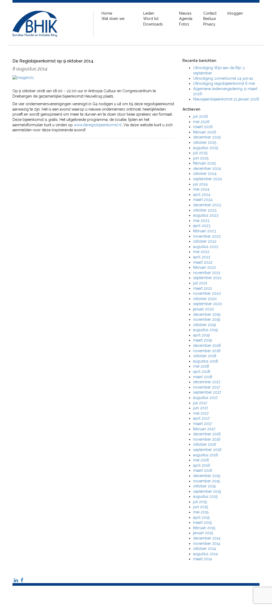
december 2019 (206, 314)
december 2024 (207, 168)
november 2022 (207, 236)
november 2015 (206, 481)
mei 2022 (201, 252)
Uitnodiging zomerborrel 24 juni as (223, 78)
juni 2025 (201, 158)
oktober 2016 (204, 444)
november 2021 (206, 273)
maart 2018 (202, 377)
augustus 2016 (205, 455)
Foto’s (184, 24)
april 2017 (201, 418)
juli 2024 (200, 184)
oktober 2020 (205, 299)
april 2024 (201, 194)
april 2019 (201, 335)
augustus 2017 (205, 397)
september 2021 (207, 278)
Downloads (153, 24)
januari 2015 (203, 533)
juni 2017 (200, 408)
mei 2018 (201, 366)
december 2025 (207, 137)
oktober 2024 (204, 173)
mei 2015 (201, 512)
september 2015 (207, 491)
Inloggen (235, 13)
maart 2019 (202, 340)
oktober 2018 (204, 356)
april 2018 (201, 371)
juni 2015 (200, 507)
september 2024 (207, 179)
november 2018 (206, 351)
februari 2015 (204, 528)
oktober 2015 (204, 486)
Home (106, 13)
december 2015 (206, 476)
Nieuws (185, 13)
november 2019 (206, 319)
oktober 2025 (204, 142)
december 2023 (207, 205)
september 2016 (207, 450)
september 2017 (207, 392)
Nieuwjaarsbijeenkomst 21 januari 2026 (226, 99)
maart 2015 (202, 522)
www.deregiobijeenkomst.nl (98, 125)
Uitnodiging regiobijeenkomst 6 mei (224, 83)
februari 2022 (204, 267)
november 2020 (207, 293)
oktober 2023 (204, 210)
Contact (209, 13)
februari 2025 (204, 163)
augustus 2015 (205, 496)
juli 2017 (200, 403)
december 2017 (206, 382)
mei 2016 (201, 460)
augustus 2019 (205, 330)
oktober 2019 (204, 325)
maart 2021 (202, 288)
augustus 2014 (205, 554)
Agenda (185, 18)
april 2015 (201, 517)
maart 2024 (202, 199)
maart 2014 (202, 559)
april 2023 (201, 226)
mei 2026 (201, 122)
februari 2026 (204, 132)
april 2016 (201, 465)
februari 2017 (204, 429)
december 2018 (207, 345)
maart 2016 (202, 470)
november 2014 (206, 543)
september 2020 (207, 304)
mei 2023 (201, 220)
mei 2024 (201, 189)
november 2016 (206, 439)
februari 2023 (204, 231)
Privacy (209, 24)
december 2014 (206, 538)
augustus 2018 (205, 361)
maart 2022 (202, 262)
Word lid (150, 18)
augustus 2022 (205, 247)
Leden (148, 13)
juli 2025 (200, 153)
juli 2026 (200, 116)
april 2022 (201, 257)
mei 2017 (201, 413)
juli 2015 (200, 502)
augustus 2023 (205, 215)
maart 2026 (203, 127)
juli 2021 (200, 283)
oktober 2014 (204, 548)
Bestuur (209, 18)
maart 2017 (202, 423)
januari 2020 (203, 309)
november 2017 (206, 387)
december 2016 (207, 434)
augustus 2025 (205, 148)
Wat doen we (112, 18)
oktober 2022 (204, 241)
